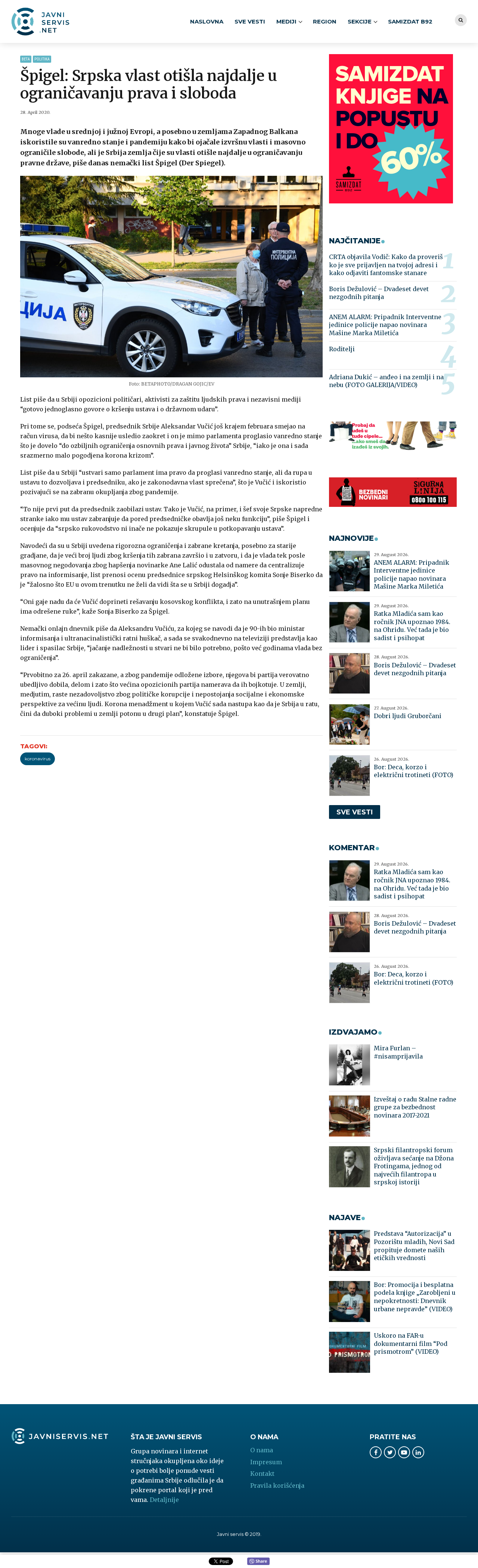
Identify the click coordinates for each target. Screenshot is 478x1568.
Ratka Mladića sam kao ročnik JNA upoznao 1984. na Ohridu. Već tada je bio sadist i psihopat (412, 626)
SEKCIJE (360, 21)
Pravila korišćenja (277, 1485)
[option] (171, 276)
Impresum (266, 1462)
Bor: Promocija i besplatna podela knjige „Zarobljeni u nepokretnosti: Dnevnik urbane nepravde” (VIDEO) (415, 1297)
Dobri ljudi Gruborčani (407, 716)
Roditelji (342, 349)
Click (258, 1562)
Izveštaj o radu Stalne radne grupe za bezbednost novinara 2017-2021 (415, 1107)
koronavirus (37, 758)
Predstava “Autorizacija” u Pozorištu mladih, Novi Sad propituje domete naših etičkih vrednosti (414, 1246)
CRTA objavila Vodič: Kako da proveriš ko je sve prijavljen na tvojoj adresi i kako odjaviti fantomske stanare (386, 265)
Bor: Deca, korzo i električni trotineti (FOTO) (413, 771)
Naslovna (206, 21)
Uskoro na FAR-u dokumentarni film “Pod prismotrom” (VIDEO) (410, 1343)
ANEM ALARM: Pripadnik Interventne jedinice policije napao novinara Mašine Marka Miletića (385, 325)
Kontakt (262, 1473)
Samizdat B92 (410, 21)
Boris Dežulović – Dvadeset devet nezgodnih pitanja (379, 293)
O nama (261, 1450)
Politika (42, 59)
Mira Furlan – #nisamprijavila (398, 1052)
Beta (26, 59)
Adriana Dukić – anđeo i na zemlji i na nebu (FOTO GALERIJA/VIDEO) (386, 381)
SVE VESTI (250, 21)
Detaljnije (164, 1499)
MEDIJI (286, 21)
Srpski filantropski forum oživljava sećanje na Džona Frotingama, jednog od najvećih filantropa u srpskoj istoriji (414, 1166)
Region (324, 21)
